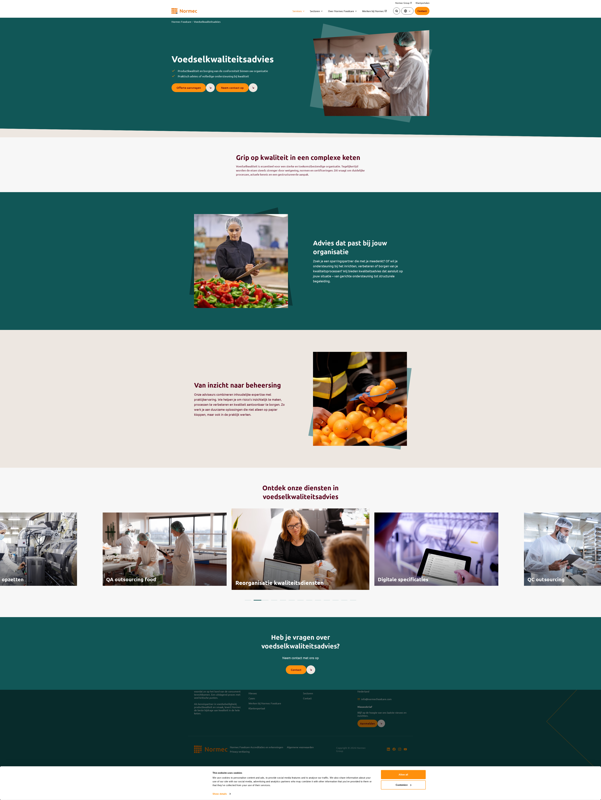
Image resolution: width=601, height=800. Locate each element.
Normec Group (403, 2)
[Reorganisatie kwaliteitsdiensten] (165, 549)
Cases (252, 698)
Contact (307, 698)
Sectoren (315, 11)
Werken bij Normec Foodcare (265, 703)
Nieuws (253, 693)
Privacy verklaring (240, 751)
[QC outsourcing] (436, 549)
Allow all (403, 774)
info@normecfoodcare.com (376, 699)
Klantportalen (422, 2)
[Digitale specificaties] (300, 549)
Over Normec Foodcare (341, 11)
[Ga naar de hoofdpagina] (184, 11)
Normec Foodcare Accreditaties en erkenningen (256, 747)
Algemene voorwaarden (300, 747)
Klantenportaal (257, 708)
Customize (402, 784)
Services (297, 11)
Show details (220, 793)
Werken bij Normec (374, 11)
